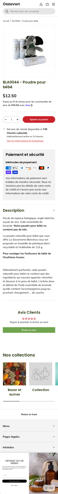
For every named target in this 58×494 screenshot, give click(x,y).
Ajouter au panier (39, 119)
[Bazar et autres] (14, 373)
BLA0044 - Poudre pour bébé (25, 21)
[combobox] (29, 11)
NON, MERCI (14, 485)
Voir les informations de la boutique (25, 140)
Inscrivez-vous (14, 481)
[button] (47, 4)
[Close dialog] (56, 454)
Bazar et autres (14, 392)
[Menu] (53, 4)
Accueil (6, 21)
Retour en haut (29, 414)
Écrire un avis (29, 330)
